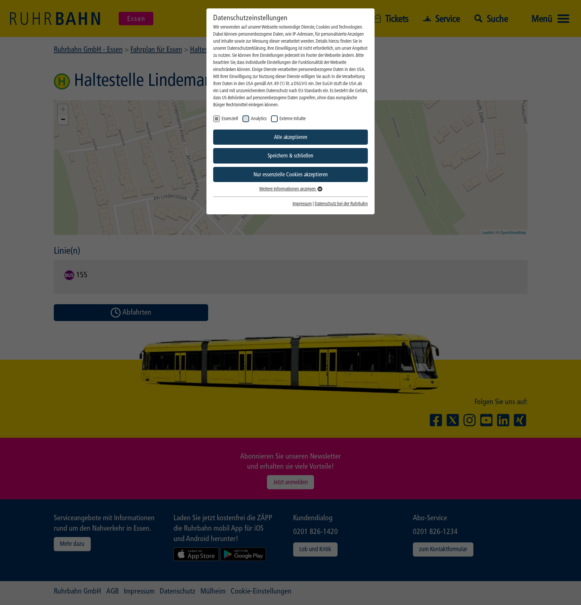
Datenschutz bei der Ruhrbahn (341, 204)
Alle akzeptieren (290, 137)
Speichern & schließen (290, 155)
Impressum (302, 204)
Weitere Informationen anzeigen (288, 189)
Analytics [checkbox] (259, 118)
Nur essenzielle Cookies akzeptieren (291, 174)
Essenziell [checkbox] (230, 118)
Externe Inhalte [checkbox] (292, 118)
